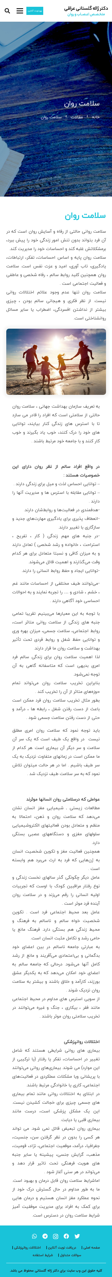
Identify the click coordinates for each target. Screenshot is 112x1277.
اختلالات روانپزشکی (27, 1247)
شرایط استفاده (43, 1255)
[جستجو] (7, 11)
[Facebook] (66, 1236)
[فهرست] (19, 11)
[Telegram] (45, 1236)
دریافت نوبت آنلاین (62, 1247)
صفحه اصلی (91, 1247)
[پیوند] (86, 10)
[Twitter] (77, 1236)
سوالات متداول (70, 1255)
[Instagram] (55, 1237)
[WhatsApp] (34, 1236)
